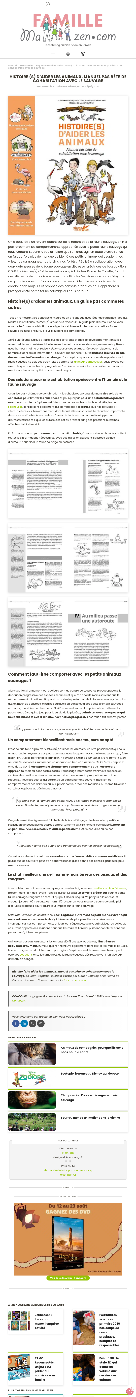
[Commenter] (32, 1023)
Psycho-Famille (46, 65)
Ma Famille (27, 65)
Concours (18, 1001)
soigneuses (15, 407)
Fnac (67, 980)
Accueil (12, 65)
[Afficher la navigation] (53, 54)
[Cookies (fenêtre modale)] (130, 1391)
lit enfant (68, 1153)
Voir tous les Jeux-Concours (68, 1278)
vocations (26, 955)
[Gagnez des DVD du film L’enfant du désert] (68, 1239)
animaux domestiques (88, 362)
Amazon (80, 980)
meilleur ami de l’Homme (110, 888)
